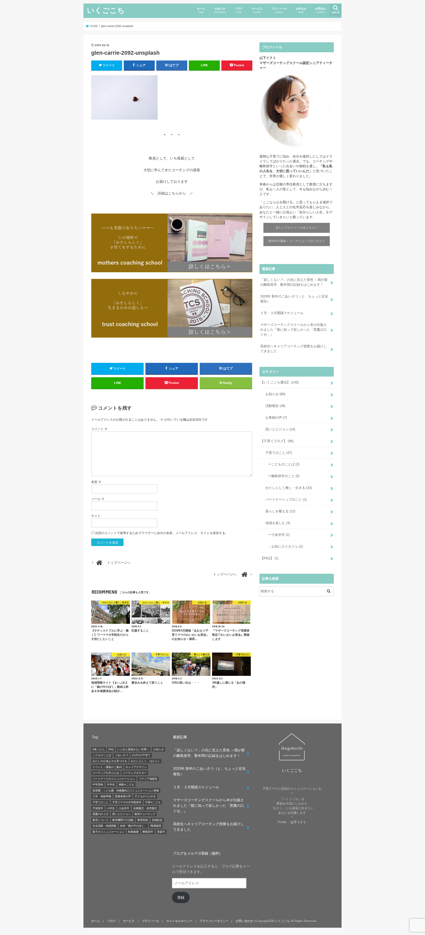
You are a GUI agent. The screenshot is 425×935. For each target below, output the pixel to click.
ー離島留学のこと (282, 476)
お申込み (301, 10)
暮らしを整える (278, 511)
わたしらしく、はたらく (145, 761)
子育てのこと (277, 453)
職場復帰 (156, 825)
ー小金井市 (277, 535)
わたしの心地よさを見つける (110, 761)
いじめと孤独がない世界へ (133, 749)
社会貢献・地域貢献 (104, 825)
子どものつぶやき (145, 796)
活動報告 (273, 406)
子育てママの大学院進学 (126, 802)
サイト (95, 516)
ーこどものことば (282, 464)
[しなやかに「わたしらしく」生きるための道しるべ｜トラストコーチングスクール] (171, 309)
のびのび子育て (141, 755)
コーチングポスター (135, 772)
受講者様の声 (123, 796)
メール (97, 499)
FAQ (111, 749)
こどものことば (102, 755)
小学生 (111, 808)
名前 (96, 482)
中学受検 (98, 784)
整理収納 (142, 820)
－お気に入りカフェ (284, 546)
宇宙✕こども (153, 802)
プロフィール (279, 10)
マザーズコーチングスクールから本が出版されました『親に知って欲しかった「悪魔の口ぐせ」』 (293, 329)
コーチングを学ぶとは (106, 772)
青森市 (161, 831)
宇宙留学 (98, 808)
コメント (99, 429)
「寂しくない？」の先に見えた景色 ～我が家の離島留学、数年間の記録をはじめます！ (294, 282)
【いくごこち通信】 (279, 382)
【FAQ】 (269, 558)
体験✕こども (126, 784)
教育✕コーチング (145, 814)
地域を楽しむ (276, 523)
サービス (257, 10)
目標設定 (157, 820)
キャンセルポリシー (179, 921)
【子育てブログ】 (277, 441)
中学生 (111, 784)
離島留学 (148, 831)
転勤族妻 (133, 831)
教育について (100, 820)
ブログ (239, 10)
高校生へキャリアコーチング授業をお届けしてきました (293, 348)
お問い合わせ (244, 921)
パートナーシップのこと (284, 499)
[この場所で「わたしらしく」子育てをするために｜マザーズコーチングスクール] (171, 243)
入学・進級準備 (102, 796)
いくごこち (106, 10)
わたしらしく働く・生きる (287, 488)
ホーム (201, 10)
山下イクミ (298, 822)
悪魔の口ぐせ (100, 814)
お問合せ (320, 10)
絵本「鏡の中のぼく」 (133, 825)
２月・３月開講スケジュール (281, 313)
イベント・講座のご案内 (107, 767)
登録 (180, 897)
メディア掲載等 (148, 778)
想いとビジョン (278, 429)
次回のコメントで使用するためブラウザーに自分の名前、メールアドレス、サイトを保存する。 (161, 533)
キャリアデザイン (136, 767)
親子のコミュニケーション (108, 831)
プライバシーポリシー (214, 921)
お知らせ (220, 10)
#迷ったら (99, 749)
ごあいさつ (121, 755)
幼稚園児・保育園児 (145, 808)
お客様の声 (274, 417)
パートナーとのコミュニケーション (114, 778)
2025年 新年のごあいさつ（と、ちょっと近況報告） (294, 299)
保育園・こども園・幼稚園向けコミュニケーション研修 (126, 790)
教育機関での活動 (122, 820)
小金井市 (124, 808)
